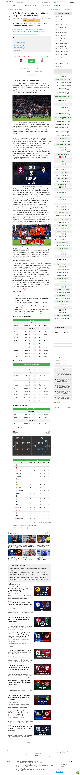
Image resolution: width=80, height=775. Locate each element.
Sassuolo (68, 206)
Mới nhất (36, 2)
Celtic (67, 147)
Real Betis (68, 141)
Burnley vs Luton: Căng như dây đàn (20, 40)
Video (68, 5)
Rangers (68, 124)
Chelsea (67, 169)
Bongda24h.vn (69, 769)
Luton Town (24, 527)
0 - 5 (63, 222)
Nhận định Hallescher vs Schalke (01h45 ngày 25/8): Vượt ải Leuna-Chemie (64, 374)
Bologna (57, 228)
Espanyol (57, 281)
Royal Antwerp (57, 260)
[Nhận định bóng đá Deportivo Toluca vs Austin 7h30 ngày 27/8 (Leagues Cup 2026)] (42, 622)
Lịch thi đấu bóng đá (67, 9)
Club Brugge (57, 318)
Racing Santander (68, 200)
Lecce (67, 312)
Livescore (27, 757)
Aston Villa (68, 233)
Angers (58, 286)
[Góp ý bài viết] (9, 22)
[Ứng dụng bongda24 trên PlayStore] (64, 752)
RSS (56, 761)
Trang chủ (8, 750)
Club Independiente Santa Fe (21, 672)
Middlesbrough (15, 717)
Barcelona (68, 222)
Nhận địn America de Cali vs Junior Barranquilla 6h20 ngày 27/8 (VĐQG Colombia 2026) (19, 652)
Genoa (58, 251)
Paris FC (68, 275)
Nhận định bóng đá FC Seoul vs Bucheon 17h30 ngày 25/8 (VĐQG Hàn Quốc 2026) (64, 380)
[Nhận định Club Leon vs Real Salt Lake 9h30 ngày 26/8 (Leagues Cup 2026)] (42, 700)
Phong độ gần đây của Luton (19, 47)
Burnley (16, 527)
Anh (23, 5)
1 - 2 (63, 209)
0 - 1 (63, 228)
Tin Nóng (7, 752)
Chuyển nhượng (62, 5)
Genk (67, 259)
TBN (26, 5)
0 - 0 (63, 175)
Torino (58, 209)
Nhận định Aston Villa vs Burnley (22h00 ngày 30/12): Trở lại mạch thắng (29, 31)
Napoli (67, 251)
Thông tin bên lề (17, 44)
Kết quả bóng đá (58, 9)
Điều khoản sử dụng (48, 752)
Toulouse (57, 272)
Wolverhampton (16, 639)
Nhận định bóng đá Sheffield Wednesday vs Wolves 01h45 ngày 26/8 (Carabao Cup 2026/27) (19, 635)
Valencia (57, 141)
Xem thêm (29, 742)
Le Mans (57, 266)
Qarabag (57, 121)
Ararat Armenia (57, 108)
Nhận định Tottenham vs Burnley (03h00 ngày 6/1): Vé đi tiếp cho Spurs (29, 29)
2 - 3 (63, 169)
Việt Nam (20, 5)
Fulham (57, 169)
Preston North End (12, 608)
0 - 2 (63, 251)
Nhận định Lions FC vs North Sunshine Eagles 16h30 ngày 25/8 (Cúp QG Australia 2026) (64, 392)
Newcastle (57, 239)
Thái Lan (68, 157)
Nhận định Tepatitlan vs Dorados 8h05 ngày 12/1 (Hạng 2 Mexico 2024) (28, 577)
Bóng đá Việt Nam (18, 750)
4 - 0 (63, 181)
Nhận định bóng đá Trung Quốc (62, 57)
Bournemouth (68, 236)
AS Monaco (57, 131)
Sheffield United (12, 641)
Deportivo (14, 624)
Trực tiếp (7, 757)
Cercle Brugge (67, 319)
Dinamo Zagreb (67, 89)
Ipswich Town (59, 354)
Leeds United (59, 360)
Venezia (57, 312)
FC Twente (68, 121)
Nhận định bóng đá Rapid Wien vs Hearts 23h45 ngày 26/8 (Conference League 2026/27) (19, 682)
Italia (33, 5)
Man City (57, 236)
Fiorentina (68, 181)
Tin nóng (10, 5)
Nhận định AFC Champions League (63, 63)
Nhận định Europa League (61, 32)
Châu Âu (30, 5)
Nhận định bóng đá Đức (60, 35)
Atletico (57, 298)
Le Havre (57, 304)
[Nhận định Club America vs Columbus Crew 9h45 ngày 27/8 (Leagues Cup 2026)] (42, 591)
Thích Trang (57, 407)
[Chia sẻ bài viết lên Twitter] (9, 17)
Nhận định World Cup (59, 40)
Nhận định (56, 5)
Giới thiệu (46, 750)
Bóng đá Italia (18, 757)
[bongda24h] (7, 5)
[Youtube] (72, 761)
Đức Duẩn (34, 522)
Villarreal (68, 298)
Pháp (39, 5)
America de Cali (21, 656)
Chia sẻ (69, 407)
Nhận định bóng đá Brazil (60, 46)
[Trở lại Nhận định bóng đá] (9, 25)
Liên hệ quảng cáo (48, 755)
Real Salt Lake (15, 702)
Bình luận (51, 5)
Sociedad (68, 76)
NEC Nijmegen (68, 151)
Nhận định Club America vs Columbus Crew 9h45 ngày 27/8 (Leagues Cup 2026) (18, 589)
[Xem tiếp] (63, 366)
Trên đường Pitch (46, 2)
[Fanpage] (67, 761)
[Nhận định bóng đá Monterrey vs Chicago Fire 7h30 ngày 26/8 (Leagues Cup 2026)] (42, 730)
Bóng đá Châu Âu (18, 754)
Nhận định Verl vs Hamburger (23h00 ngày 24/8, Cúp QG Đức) (63, 398)
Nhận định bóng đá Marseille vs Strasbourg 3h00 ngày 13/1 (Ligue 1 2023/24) (29, 574)
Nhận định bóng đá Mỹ (60, 38)
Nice (58, 269)
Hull (57, 347)
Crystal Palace (21, 606)
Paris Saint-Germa (68, 216)
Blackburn (22, 717)
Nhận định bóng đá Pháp (60, 27)
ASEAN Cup (15, 5)
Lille (67, 286)
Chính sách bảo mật (48, 754)
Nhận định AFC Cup (59, 66)
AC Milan (68, 209)
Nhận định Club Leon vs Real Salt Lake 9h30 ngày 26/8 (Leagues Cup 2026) (19, 697)
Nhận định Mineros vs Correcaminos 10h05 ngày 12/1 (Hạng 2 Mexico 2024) (29, 579)
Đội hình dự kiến (17, 50)
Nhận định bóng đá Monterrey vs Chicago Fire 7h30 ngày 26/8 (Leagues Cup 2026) (20, 728)
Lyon (58, 82)
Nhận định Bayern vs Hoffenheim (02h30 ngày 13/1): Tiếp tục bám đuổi (27, 572)
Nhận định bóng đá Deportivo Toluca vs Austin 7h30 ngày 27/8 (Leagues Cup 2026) (19, 619)
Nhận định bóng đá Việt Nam (61, 24)
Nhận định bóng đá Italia (60, 29)
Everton (14, 606)
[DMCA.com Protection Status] (59, 773)
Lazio (67, 228)
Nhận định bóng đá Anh (60, 16)
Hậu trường (27, 755)
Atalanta (57, 206)
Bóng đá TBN (18, 755)
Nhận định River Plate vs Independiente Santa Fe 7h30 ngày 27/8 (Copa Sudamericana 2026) (19, 667)
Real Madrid (57, 76)
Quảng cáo (65, 764)
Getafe (58, 199)
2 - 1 (63, 206)
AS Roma (57, 181)
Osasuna (57, 175)
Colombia (14, 656)
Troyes (58, 275)
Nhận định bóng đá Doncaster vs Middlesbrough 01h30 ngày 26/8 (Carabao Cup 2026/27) (20, 713)
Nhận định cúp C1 (59, 21)
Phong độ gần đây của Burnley (20, 45)
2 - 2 (63, 215)
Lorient (67, 269)
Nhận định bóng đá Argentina (61, 48)
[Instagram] (69, 761)
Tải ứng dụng (59, 750)
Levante (67, 175)
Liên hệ (58, 764)
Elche (58, 222)
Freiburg (57, 135)
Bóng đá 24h (51, 9)
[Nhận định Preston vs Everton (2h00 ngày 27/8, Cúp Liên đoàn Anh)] (42, 606)
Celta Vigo (68, 245)
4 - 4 (63, 259)
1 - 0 (63, 199)
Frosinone (57, 309)
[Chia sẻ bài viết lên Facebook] (9, 14)
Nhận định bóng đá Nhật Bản (61, 54)
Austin (20, 624)
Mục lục (15, 37)
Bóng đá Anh (17, 752)
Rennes (57, 215)
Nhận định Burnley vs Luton (19, 42)
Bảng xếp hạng (59, 327)
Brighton (57, 233)
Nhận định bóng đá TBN (60, 19)
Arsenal (57, 338)
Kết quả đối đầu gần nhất (19, 48)
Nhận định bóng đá (28, 752)
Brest (67, 266)
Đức (36, 5)
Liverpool (68, 239)
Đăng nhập (72, 2)
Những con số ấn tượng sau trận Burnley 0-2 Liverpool (25, 34)
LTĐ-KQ (46, 5)
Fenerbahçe (68, 82)
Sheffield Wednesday (25, 639)
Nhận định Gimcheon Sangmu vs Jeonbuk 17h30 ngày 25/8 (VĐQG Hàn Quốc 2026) (63, 386)
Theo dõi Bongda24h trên (38, 18)
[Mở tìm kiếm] (64, 2)
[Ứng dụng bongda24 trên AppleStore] (69, 752)
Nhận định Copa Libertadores (61, 43)
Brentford (58, 341)
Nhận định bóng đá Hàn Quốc (61, 51)
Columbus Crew (15, 593)
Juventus (68, 309)
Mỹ (13, 672)
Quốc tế (42, 5)
